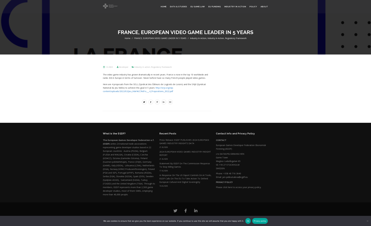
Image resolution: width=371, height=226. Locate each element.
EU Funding (214, 7)
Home (164, 7)
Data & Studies (178, 7)
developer (124, 67)
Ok (248, 221)
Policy (253, 7)
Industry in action (235, 7)
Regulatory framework (236, 38)
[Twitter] (175, 211)
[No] (367, 222)
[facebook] (151, 102)
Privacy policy (260, 221)
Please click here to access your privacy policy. (238, 187)
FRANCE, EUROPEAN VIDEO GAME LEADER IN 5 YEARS (160, 38)
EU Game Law (198, 7)
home (127, 38)
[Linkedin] (196, 211)
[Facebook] (185, 211)
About (264, 7)
